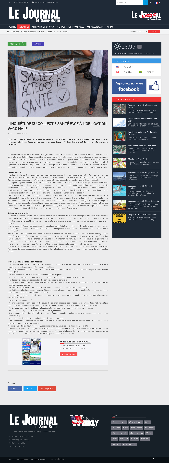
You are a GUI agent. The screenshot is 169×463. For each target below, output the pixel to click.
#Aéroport (124, 439)
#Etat (115, 439)
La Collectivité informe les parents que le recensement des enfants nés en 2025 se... (144, 124)
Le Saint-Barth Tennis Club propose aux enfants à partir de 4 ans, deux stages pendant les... (143, 205)
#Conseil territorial (120, 433)
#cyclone (116, 428)
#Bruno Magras (136, 433)
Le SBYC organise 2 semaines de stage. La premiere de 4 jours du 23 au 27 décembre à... (143, 177)
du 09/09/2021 (75, 341)
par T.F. (12, 133)
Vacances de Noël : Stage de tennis (143, 200)
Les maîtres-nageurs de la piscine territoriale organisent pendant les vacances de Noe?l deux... (141, 193)
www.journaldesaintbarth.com (46, 2)
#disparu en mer (119, 422)
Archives (61, 27)
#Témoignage (136, 428)
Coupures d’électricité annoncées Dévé (142, 105)
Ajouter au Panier (69, 354)
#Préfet (149, 433)
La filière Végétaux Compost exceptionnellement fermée (140, 228)
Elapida (27, 460)
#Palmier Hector (135, 422)
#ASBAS (116, 444)
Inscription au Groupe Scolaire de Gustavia (142, 132)
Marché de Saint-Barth (137, 158)
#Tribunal (144, 439)
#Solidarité (149, 428)
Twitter (31, 389)
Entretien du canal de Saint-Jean (142, 145)
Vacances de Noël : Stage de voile (143, 172)
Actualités (24, 27)
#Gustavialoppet (129, 444)
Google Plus (48, 389)
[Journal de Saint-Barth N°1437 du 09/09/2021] (32, 352)
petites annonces (76, 27)
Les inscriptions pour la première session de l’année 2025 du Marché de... (143, 162)
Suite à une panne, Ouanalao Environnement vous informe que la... (142, 234)
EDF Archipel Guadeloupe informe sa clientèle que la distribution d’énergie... (142, 111)
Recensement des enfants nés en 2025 (142, 119)
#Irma (147, 422)
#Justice (134, 439)
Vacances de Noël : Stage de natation (140, 186)
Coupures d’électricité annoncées (142, 214)
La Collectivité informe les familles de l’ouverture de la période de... (142, 138)
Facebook (15, 389)
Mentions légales (57, 459)
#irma (125, 428)
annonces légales (95, 27)
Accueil (12, 27)
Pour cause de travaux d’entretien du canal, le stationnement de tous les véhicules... (142, 150)
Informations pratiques (43, 27)
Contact (110, 27)
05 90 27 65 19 (21, 2)
